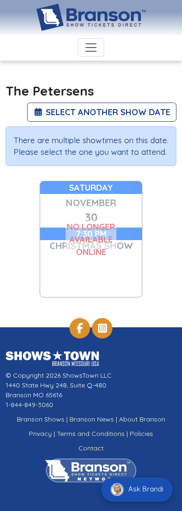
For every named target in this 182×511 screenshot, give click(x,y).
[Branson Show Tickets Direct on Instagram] (102, 328)
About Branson (142, 419)
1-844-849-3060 (29, 405)
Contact (91, 448)
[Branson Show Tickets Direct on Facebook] (80, 328)
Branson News (92, 419)
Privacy (40, 433)
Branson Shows (40, 419)
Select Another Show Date (106, 112)
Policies (141, 433)
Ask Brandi (144, 488)
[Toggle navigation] (91, 47)
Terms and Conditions (91, 433)
